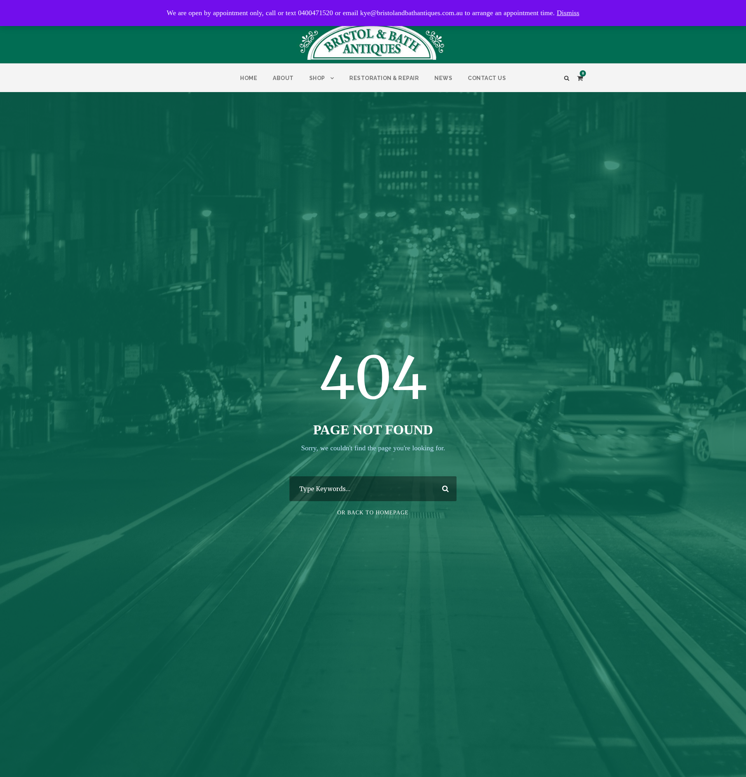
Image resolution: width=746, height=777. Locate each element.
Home (248, 78)
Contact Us (487, 78)
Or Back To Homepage (373, 513)
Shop (317, 78)
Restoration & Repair (384, 78)
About (283, 78)
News (443, 78)
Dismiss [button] (568, 13)
